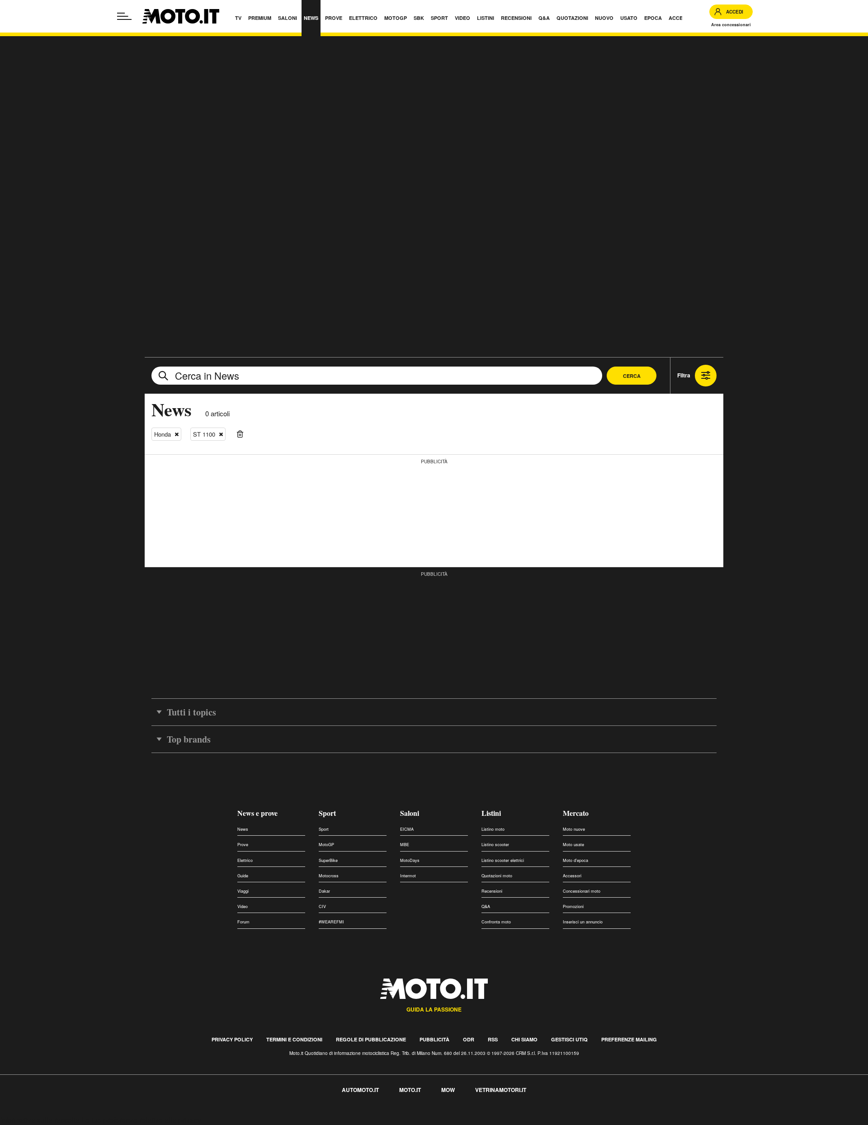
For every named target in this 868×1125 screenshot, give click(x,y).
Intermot (408, 876)
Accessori (572, 876)
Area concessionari (731, 25)
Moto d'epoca (575, 860)
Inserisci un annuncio (583, 922)
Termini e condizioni (294, 1039)
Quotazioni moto (496, 876)
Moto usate (573, 844)
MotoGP (326, 844)
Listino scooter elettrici (502, 860)
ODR (468, 1039)
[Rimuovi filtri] (240, 434)
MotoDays (410, 860)
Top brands (189, 739)
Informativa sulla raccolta (40, 1120)
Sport (327, 813)
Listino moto (493, 829)
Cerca (632, 375)
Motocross (329, 876)
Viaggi (243, 891)
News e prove (257, 813)
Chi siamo (524, 1039)
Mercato (576, 813)
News (242, 829)
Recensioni (491, 891)
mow (448, 1090)
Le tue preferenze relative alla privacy (141, 1120)
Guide (242, 876)
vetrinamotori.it (500, 1090)
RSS (493, 1039)
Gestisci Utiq (569, 1039)
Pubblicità (434, 1039)
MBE (404, 844)
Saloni (409, 813)
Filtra (683, 375)
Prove (242, 844)
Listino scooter (495, 844)
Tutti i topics (191, 712)
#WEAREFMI (331, 922)
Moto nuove (574, 829)
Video (242, 906)
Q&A (485, 906)
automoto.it (360, 1090)
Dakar (324, 891)
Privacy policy (232, 1039)
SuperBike (328, 860)
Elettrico (245, 860)
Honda (162, 434)
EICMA (407, 829)
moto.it (410, 1090)
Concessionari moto (581, 891)
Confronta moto (496, 922)
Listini (491, 813)
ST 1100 (204, 434)
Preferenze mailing (629, 1039)
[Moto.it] (180, 16)
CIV (322, 906)
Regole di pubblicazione (371, 1039)
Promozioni (573, 906)
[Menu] (124, 16)
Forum (243, 922)
